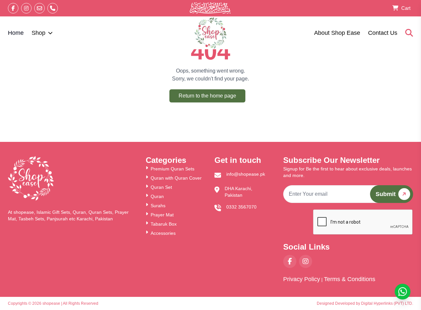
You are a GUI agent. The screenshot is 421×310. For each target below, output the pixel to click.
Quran (157, 196)
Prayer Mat (162, 214)
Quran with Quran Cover (176, 178)
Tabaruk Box (164, 224)
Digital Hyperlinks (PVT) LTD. (387, 303)
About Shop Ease (337, 33)
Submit (386, 194)
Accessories (163, 233)
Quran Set (161, 187)
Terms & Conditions (349, 279)
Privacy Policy (301, 279)
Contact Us (382, 33)
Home (16, 33)
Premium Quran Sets (172, 168)
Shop (38, 33)
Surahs (158, 205)
